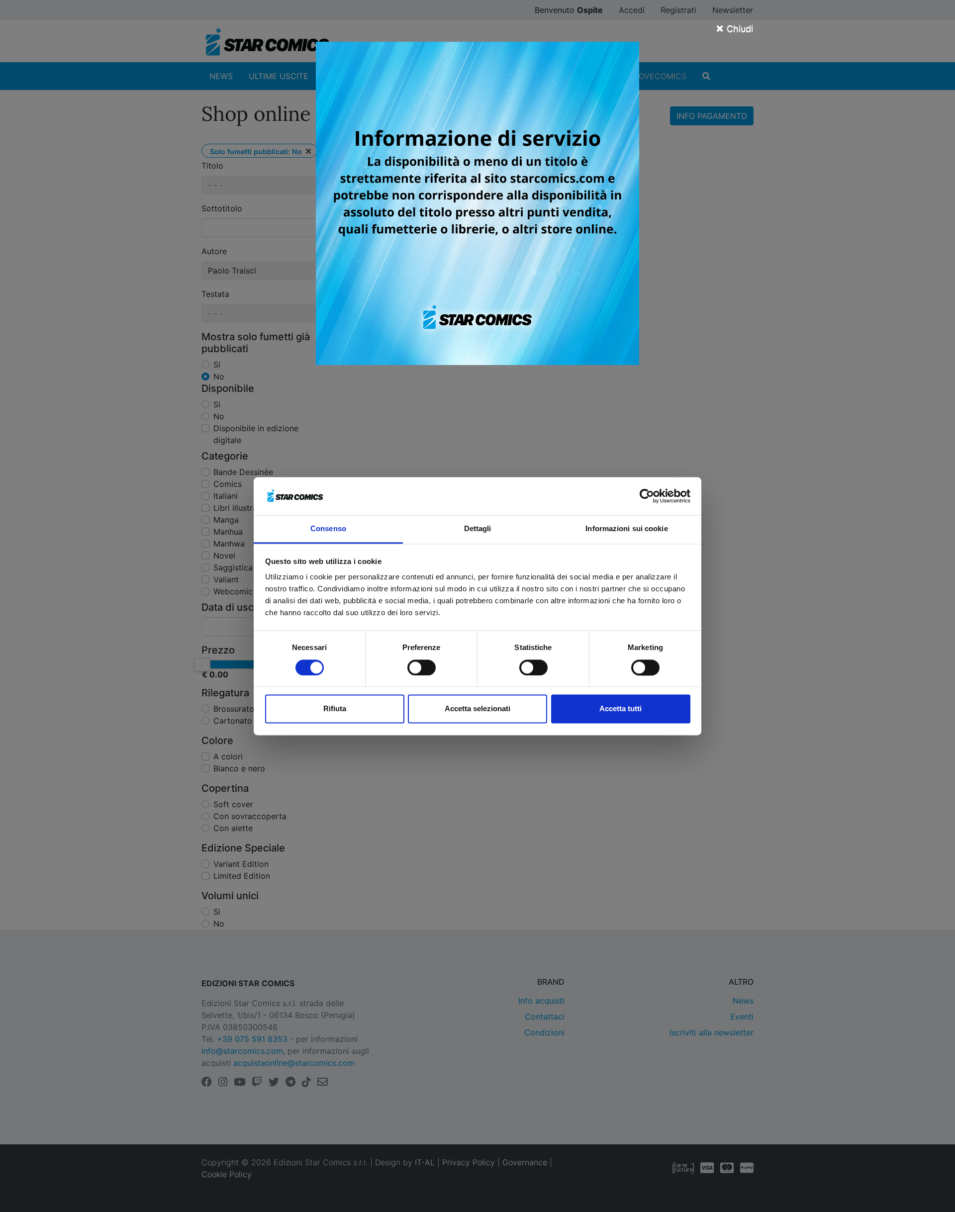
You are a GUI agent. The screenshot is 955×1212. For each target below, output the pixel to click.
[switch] (421, 667)
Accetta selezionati (477, 709)
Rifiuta (334, 709)
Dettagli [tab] (477, 529)
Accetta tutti (620, 709)
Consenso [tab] (328, 529)
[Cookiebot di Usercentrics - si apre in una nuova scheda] (646, 495)
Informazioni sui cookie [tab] (626, 529)
